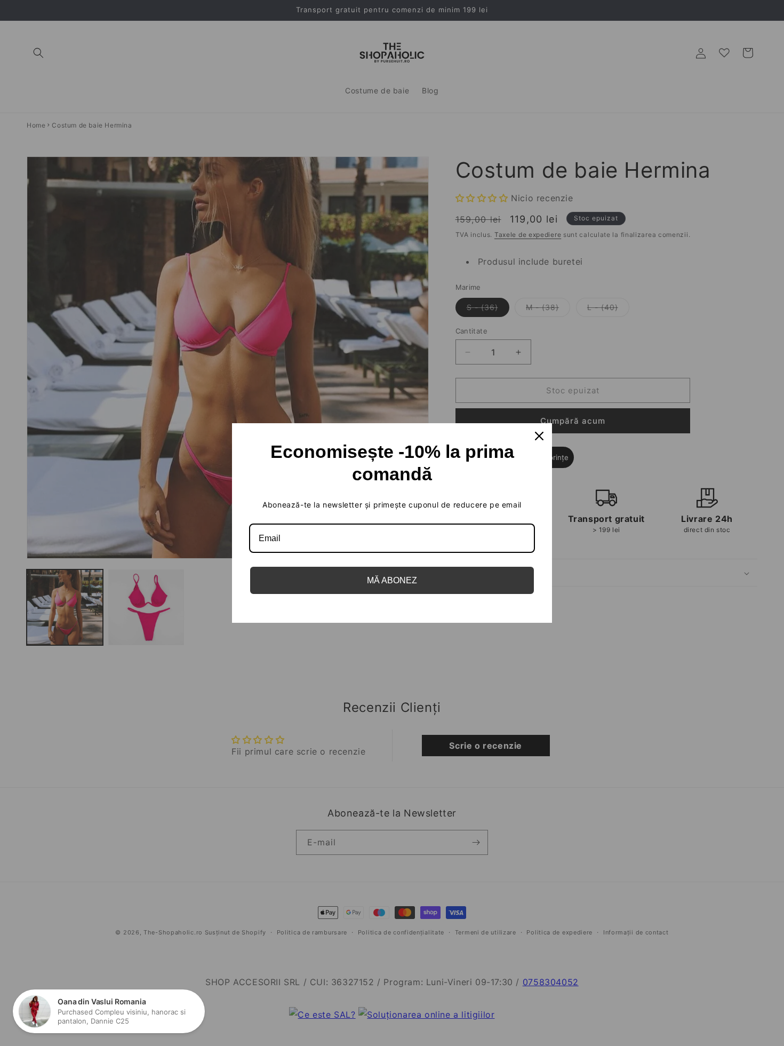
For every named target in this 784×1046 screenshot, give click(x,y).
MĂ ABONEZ (392, 580)
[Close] (539, 436)
